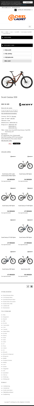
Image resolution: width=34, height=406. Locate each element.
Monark (5, 352)
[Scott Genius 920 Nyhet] (25, 164)
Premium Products (7, 360)
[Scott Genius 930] (17, 79)
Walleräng (5, 377)
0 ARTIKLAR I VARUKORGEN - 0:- (25, 9)
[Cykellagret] (17, 17)
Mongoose (5, 356)
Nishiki (4, 358)
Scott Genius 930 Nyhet (25, 237)
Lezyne (5, 348)
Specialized (5, 373)
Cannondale (6, 325)
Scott (11, 32)
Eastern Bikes (6, 331)
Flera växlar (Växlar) (16, 138)
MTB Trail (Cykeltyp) (17, 137)
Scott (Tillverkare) (5, 138)
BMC (4, 321)
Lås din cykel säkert (7, 390)
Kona (4, 346)
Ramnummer (6, 308)
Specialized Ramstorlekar (9, 299)
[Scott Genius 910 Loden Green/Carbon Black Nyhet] (8, 164)
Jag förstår (28, 2)
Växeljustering (6, 394)
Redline (5, 362)
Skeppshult (5, 368)
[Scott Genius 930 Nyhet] (25, 228)
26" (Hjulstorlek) (5, 135)
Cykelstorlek (6, 305)
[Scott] (13, 156)
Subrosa (5, 375)
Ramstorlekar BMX (7, 303)
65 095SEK (28, 274)
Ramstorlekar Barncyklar (9, 301)
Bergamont (6, 317)
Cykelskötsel (6, 388)
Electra (5, 335)
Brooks (5, 323)
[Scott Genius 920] (25, 260)
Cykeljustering (6, 386)
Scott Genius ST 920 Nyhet (25, 205)
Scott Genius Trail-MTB (26, 32)
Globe (4, 341)
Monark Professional (8, 354)
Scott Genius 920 (25, 269)
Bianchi (5, 319)
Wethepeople (6, 379)
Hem (2, 32)
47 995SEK (28, 211)
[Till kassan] (16, 10)
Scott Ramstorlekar (7, 297)
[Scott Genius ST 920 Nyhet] (25, 196)
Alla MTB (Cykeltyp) (6, 137)
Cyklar (6, 32)
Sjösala (5, 366)
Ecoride (5, 333)
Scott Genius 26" (6, 33)
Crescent (5, 329)
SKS (4, 370)
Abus (4, 315)
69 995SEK (11, 179)
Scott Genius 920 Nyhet (25, 174)
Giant (4, 339)
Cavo (4, 327)
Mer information (24, 4)
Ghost (4, 337)
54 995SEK (28, 179)
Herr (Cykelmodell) (15, 135)
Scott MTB (17, 32)
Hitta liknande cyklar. (6, 140)
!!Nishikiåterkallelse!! (8, 392)
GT (3, 344)
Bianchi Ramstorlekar (8, 295)
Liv (4, 350)
